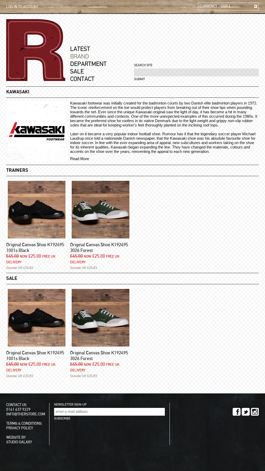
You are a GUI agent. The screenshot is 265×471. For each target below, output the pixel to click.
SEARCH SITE (143, 65)
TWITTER (246, 412)
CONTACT (82, 79)
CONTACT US (16, 405)
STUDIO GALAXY (19, 442)
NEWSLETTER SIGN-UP (70, 404)
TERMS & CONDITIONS (24, 423)
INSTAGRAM (255, 412)
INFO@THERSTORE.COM (25, 414)
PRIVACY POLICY (19, 428)
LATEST (80, 49)
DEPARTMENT (88, 64)
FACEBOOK (237, 412)
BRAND (79, 57)
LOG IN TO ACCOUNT (22, 7)
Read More (79, 158)
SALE (77, 72)
